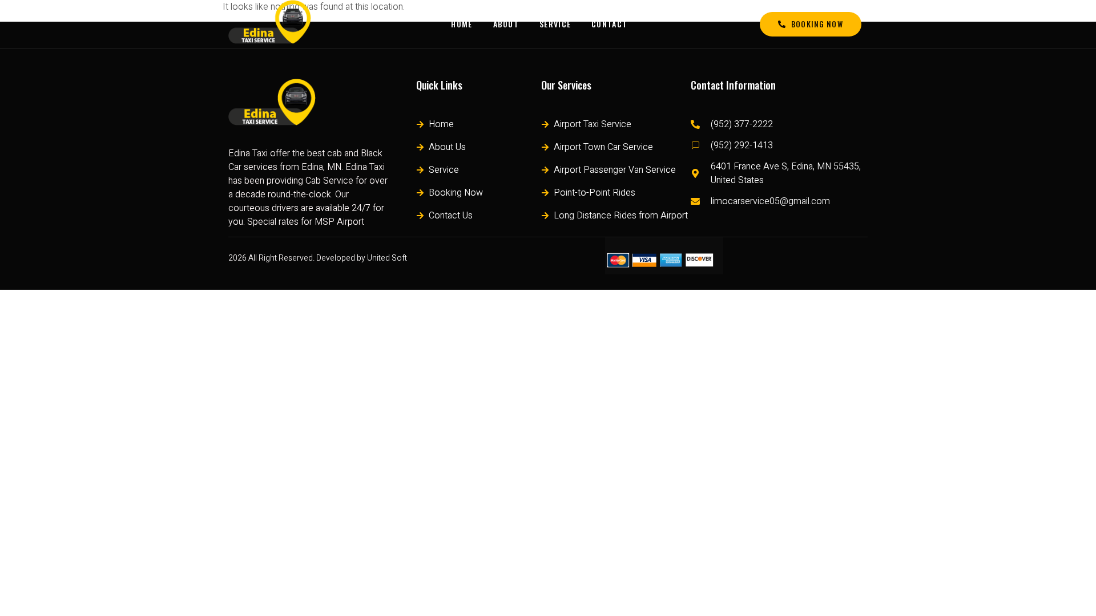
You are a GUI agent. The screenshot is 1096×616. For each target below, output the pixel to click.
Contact (609, 24)
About (506, 24)
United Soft (387, 258)
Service (555, 24)
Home (461, 24)
